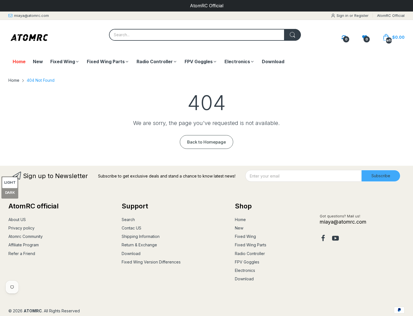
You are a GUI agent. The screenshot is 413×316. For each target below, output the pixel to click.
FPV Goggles (247, 262)
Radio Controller (250, 253)
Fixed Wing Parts (250, 244)
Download (131, 253)
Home (240, 219)
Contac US (131, 228)
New (239, 228)
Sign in (343, 15)
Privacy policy (21, 228)
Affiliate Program (23, 244)
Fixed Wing (245, 236)
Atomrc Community (25, 236)
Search (128, 219)
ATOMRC (33, 310)
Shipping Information (141, 236)
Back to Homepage (206, 142)
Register (361, 15)
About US (17, 219)
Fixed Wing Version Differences (151, 262)
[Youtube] (335, 239)
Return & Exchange (139, 244)
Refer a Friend (21, 253)
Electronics (245, 270)
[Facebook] (323, 239)
